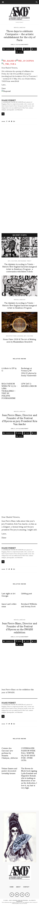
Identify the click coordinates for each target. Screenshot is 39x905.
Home (12, 887)
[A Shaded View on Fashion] (19, 13)
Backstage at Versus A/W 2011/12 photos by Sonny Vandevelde (28, 371)
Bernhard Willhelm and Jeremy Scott (29, 605)
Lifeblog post (26, 593)
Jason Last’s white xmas (9, 605)
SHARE (19, 49)
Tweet (29, 261)
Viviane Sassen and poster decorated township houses (9, 771)
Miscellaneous (19, 27)
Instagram (22, 261)
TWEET (27, 49)
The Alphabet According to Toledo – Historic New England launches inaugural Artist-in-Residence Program (19, 305)
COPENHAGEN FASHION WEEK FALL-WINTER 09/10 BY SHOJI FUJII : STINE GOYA (28, 754)
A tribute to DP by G (9, 369)
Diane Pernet (24, 44)
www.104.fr (15, 81)
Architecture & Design (14, 336)
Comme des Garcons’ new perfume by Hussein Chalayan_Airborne (10, 752)
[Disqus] (19, 153)
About (18, 887)
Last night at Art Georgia (8, 594)
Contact (26, 887)
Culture (14, 261)
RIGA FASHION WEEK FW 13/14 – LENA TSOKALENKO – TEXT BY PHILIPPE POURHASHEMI (9, 391)
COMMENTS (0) (9, 49)
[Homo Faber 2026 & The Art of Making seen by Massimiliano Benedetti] (19, 322)
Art (9, 261)
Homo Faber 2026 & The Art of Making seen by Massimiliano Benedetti (19, 340)
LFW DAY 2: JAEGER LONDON (29, 385)
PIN (35, 49)
